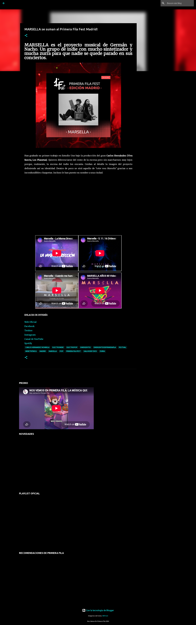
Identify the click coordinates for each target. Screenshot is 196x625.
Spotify (28, 343)
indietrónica (31, 351)
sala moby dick (90, 351)
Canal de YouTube (33, 339)
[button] (26, 35)
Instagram (30, 334)
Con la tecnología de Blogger (99, 610)
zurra (102, 351)
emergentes (85, 347)
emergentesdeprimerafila (105, 347)
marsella (53, 351)
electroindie (58, 347)
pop (61, 351)
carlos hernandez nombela (37, 347)
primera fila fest (73, 351)
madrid (43, 351)
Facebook (29, 326)
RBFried (105, 616)
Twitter (28, 330)
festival (122, 347)
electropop (72, 347)
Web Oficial (30, 322)
